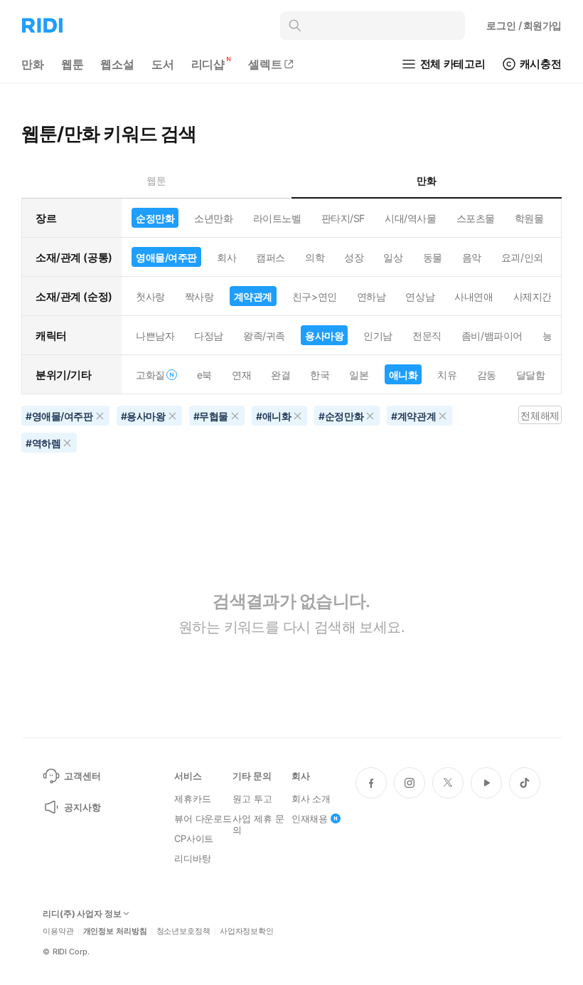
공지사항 (82, 807)
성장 (353, 257)
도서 (162, 64)
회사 (226, 257)
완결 (280, 375)
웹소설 (117, 64)
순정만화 (155, 218)
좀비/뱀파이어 (492, 336)
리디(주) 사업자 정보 (82, 914)
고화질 (150, 375)
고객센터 (82, 775)
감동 (486, 375)
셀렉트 (265, 64)
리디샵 (208, 64)
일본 (358, 375)
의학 (314, 257)
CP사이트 (193, 838)
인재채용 (310, 818)
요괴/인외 (522, 257)
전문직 (427, 336)
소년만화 (213, 218)
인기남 (377, 336)
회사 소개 (311, 798)
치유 (446, 375)
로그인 (524, 25)
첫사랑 (150, 296)
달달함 (530, 375)
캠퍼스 (270, 257)
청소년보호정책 (183, 931)
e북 (204, 375)
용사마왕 (324, 336)
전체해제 (539, 415)
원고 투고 (252, 798)
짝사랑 (199, 296)
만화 (32, 64)
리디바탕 (192, 858)
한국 (319, 375)
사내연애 (473, 296)
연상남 (419, 296)
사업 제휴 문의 (258, 824)
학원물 (529, 218)
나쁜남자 (155, 336)
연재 (241, 375)
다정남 (208, 336)
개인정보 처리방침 (115, 931)
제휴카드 (192, 798)
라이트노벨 (277, 218)
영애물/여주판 (166, 257)
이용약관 (58, 931)
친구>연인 (314, 296)
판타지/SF (343, 218)
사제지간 (532, 296)
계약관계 (253, 296)
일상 (392, 257)
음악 (471, 257)
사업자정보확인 (247, 931)
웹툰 (72, 64)
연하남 (371, 296)
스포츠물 (475, 218)
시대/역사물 (410, 218)
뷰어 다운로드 (203, 818)
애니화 (403, 375)
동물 (432, 257)
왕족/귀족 (264, 336)
